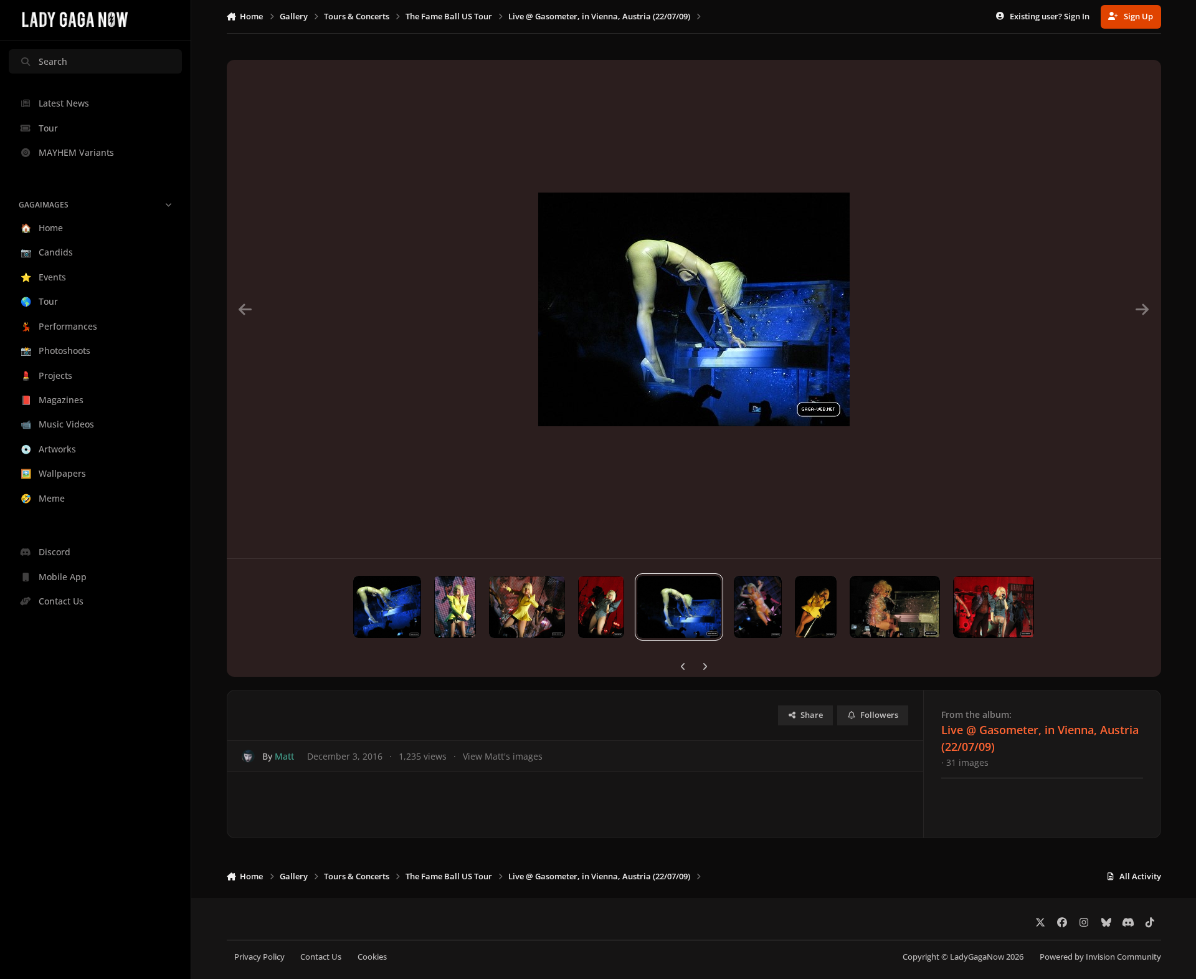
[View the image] (387, 607)
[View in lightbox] (694, 309)
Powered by (1100, 957)
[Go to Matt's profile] (248, 756)
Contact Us (320, 957)
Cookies (372, 957)
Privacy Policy (259, 957)
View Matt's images (503, 756)
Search (53, 61)
